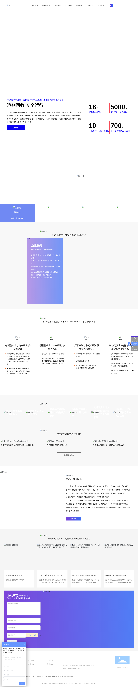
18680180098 (73, 661)
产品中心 (58, 6)
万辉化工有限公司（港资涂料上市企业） (109, 445)
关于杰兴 (90, 6)
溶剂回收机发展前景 (14, 575)
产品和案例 (32, 657)
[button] (14, 443)
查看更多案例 (69, 455)
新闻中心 (79, 6)
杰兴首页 (34, 6)
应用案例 (68, 6)
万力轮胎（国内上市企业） (58, 445)
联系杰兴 (101, 6)
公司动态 (50, 660)
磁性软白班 (47, 677)
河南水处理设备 (69, 677)
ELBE (32, 677)
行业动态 (50, 664)
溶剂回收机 (46, 6)
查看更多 (73, 519)
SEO (95, 683)
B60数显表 (27, 677)
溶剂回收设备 (39, 677)
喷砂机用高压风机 (57, 677)
